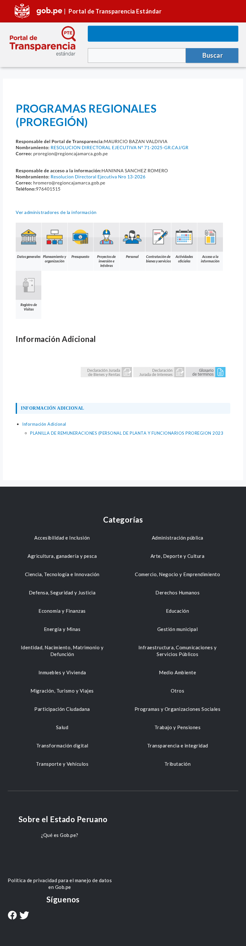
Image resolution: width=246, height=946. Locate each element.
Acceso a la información (210, 258)
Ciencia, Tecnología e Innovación (62, 574)
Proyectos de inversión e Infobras (106, 261)
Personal (132, 256)
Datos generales (28, 256)
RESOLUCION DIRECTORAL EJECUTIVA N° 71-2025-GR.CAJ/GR (120, 147)
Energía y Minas (62, 629)
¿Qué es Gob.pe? (59, 835)
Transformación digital (62, 745)
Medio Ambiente (177, 672)
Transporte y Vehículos (62, 764)
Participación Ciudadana (62, 709)
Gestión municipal (177, 629)
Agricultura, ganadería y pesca (62, 556)
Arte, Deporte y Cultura (178, 556)
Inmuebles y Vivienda (62, 672)
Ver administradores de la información (56, 212)
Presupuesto (80, 256)
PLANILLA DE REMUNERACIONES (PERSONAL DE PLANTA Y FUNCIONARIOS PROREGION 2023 (126, 433)
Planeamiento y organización (54, 258)
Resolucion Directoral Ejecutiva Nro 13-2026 (98, 176)
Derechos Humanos (177, 592)
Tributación (177, 764)
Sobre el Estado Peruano (63, 819)
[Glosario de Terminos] (205, 371)
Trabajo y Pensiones (177, 727)
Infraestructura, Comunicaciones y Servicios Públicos (177, 650)
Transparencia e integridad (177, 745)
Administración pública (177, 538)
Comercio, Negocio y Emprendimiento (177, 574)
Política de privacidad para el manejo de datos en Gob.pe (60, 883)
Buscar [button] (212, 55)
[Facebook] (12, 916)
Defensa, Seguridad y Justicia (62, 592)
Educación (177, 611)
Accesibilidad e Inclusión (62, 538)
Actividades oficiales (184, 258)
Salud (62, 727)
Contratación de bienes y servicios (158, 258)
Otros (177, 691)
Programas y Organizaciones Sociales (178, 709)
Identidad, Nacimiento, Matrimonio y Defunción (62, 650)
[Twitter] (24, 916)
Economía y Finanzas (62, 611)
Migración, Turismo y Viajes (62, 691)
